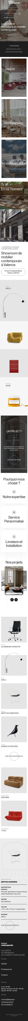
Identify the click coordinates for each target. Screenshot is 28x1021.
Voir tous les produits (14, 756)
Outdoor (4, 975)
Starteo (10, 1014)
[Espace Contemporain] (14, 2)
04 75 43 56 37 (7, 1005)
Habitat (4, 964)
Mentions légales (14, 1015)
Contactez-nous (14, 460)
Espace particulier (13, 49)
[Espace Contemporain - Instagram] (19, 13)
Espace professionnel (14, 52)
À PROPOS (7, 13)
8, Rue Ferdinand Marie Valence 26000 (13, 272)
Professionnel (6, 969)
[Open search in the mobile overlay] (14, 7)
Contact (15, 13)
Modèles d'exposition (9, 17)
